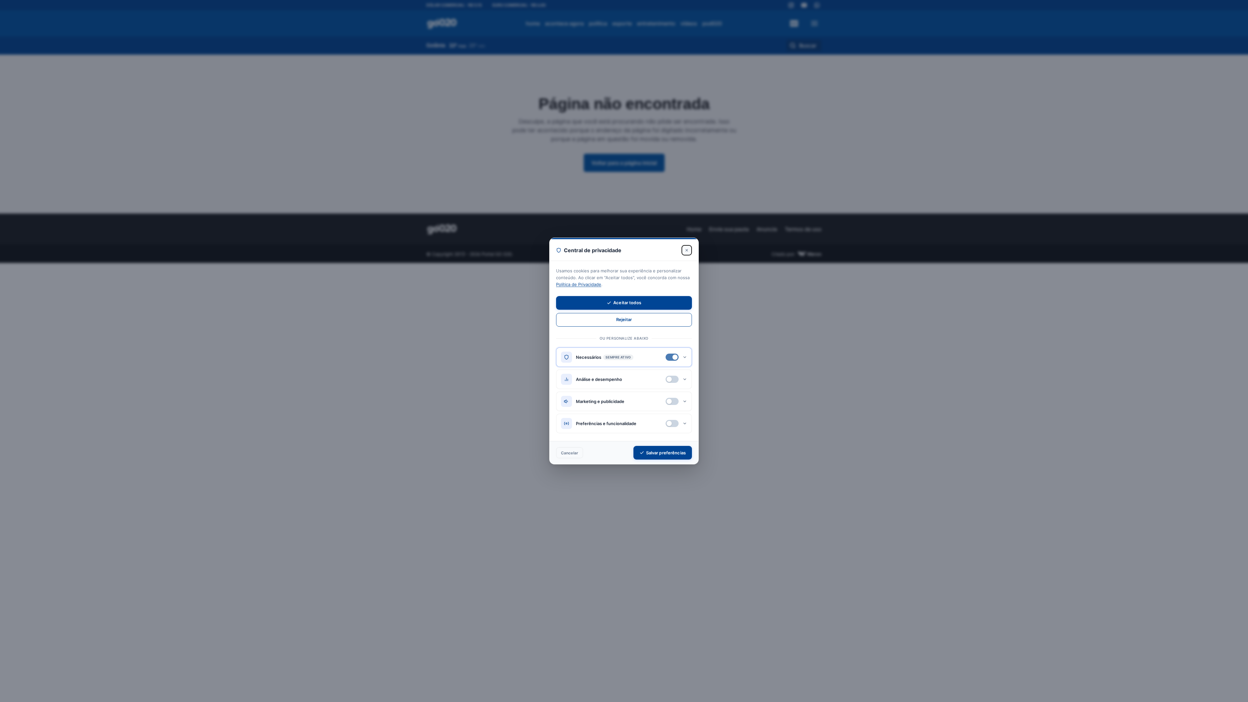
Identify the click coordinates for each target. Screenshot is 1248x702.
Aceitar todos (627, 302)
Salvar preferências (666, 452)
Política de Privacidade (578, 284)
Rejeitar (624, 319)
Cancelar (569, 452)
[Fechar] (687, 250)
